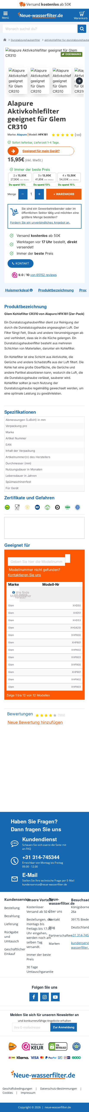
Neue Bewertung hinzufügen (35, 722)
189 (78, 135)
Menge (12, 194)
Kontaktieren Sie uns (24, 575)
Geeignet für (17, 545)
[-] (23, 194)
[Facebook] (33, 997)
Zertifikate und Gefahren (29, 498)
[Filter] (67, 558)
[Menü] (5, 15)
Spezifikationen (20, 412)
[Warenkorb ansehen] (82, 15)
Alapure (22, 134)
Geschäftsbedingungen (17, 1088)
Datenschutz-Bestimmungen (58, 1088)
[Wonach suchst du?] (82, 29)
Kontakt (22, 263)
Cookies (8, 1093)
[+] (39, 194)
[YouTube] (55, 997)
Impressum (28, 1093)
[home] (4, 39)
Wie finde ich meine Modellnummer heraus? (20, 594)
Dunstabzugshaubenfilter (25, 40)
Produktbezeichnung (25, 306)
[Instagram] (44, 997)
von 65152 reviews (43, 275)
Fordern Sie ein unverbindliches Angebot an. (40, 222)
